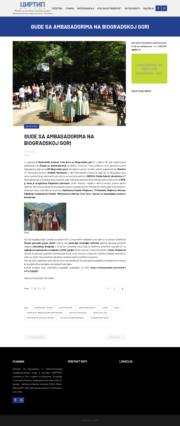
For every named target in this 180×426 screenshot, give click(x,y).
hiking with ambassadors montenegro (45, 313)
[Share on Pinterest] (44, 288)
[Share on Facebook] (32, 288)
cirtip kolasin (65, 308)
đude (116, 308)
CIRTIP (95, 420)
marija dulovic (100, 313)
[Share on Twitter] (35, 288)
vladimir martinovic (99, 318)
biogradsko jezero (43, 308)
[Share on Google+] (40, 288)
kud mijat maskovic (78, 313)
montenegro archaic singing (40, 318)
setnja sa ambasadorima (72, 318)
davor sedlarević (87, 308)
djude (105, 308)
